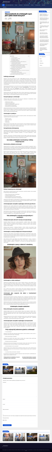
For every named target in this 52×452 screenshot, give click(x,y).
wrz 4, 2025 (30, 439)
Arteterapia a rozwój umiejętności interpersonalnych (18, 67)
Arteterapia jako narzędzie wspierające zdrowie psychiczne (19, 64)
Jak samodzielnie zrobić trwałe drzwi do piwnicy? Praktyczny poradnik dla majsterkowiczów (44, 41)
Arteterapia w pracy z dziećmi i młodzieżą (16, 68)
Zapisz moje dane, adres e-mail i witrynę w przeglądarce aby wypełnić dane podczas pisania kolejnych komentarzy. (19, 415)
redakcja (10, 18)
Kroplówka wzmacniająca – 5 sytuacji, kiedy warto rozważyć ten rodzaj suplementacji (44, 19)
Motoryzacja (41, 63)
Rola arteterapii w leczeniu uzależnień (17, 72)
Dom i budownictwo (43, 56)
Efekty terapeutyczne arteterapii (16, 63)
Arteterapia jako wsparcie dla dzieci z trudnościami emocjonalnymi (20, 70)
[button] (28, 56)
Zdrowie (41, 65)
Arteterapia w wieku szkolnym (16, 69)
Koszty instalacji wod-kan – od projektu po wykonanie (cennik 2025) (44, 23)
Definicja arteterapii (14, 57)
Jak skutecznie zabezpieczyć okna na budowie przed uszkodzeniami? (44, 44)
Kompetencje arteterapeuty (15, 60)
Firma (40, 58)
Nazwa (4, 399)
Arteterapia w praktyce (15, 59)
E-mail (4, 404)
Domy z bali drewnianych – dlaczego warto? (31, 370)
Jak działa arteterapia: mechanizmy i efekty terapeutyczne (18, 61)
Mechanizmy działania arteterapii (16, 62)
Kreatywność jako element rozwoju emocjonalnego (18, 66)
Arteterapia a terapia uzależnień (15, 71)
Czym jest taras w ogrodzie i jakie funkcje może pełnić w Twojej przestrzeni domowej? (44, 37)
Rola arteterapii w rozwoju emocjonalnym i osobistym (18, 65)
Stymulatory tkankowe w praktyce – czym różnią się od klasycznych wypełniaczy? (44, 15)
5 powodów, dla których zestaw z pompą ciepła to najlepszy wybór (44, 27)
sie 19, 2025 (42, 439)
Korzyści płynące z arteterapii (16, 58)
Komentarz (4, 382)
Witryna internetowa (6, 409)
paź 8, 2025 (5, 439)
